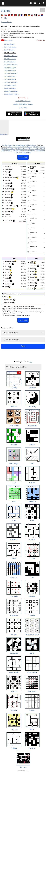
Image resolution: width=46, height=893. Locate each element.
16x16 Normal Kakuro (10, 64)
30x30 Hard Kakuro (10, 85)
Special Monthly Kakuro (11, 94)
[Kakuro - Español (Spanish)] (25, 15)
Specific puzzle (26, 101)
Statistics (30, 104)
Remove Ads (3, 134)
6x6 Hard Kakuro (9, 50)
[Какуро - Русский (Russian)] (32, 15)
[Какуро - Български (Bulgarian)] (2, 15)
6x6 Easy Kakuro (9, 44)
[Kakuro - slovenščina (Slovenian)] (39, 15)
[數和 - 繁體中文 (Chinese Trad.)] (12, 15)
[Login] (3, 3)
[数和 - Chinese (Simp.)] (15, 15)
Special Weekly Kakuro (11, 91)
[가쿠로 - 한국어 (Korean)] (2, 18)
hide (31, 362)
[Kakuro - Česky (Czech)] (6, 15)
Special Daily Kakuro (10, 88)
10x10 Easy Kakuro (10, 53)
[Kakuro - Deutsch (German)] (29, 15)
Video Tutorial (8, 40)
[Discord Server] (31, 3)
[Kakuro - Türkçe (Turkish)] (9, 15)
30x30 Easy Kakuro (10, 79)
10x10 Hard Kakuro (10, 59)
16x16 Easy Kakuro (10, 61)
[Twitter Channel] (39, 3)
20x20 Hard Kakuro (10, 76)
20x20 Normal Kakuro (10, 73)
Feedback (18, 101)
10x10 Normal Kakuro (10, 56)
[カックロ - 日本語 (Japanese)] (35, 15)
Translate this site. (6, 22)
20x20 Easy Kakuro (10, 70)
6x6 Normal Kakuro (10, 47)
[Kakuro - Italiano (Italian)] (19, 15)
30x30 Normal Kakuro (10, 82)
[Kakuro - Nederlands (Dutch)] (42, 15)
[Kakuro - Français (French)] (22, 15)
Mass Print (16, 104)
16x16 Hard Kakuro (10, 67)
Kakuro (6, 10)
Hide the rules (41, 40)
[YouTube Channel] (35, 3)
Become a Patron (23, 97)
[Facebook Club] (44, 3)
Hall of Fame (23, 104)
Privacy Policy (23, 107)
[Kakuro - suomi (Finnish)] (6, 18)
